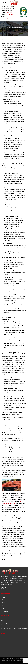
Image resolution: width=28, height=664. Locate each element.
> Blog (2, 608)
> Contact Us (4, 611)
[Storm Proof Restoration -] (14, 2)
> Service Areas (5, 602)
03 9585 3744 (8, 12)
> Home (3, 597)
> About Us (4, 599)
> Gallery (3, 605)
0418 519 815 (9, 14)
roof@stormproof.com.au (7, 18)
